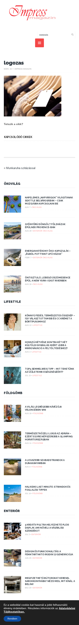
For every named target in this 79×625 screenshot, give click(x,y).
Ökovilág (12, 184)
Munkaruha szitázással (20, 168)
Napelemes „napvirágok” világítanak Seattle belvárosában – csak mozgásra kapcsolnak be (49, 200)
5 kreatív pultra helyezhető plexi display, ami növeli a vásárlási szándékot (47, 527)
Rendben (12, 618)
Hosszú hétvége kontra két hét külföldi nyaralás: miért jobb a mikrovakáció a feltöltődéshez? (46, 345)
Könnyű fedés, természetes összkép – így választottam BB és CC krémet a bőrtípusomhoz (50, 318)
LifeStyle (12, 302)
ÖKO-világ (37, 207)
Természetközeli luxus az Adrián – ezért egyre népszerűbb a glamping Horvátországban (49, 436)
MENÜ (39, 42)
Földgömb (13, 393)
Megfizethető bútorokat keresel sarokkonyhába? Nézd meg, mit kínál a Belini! (50, 581)
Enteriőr (37, 231)
